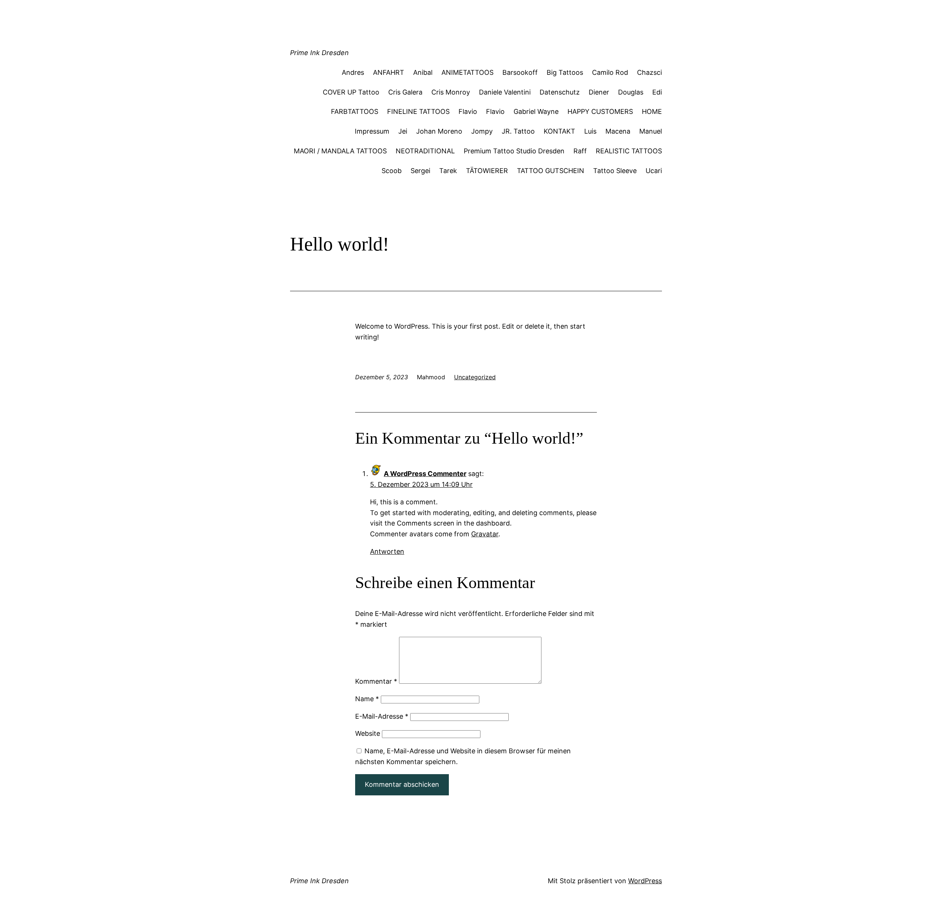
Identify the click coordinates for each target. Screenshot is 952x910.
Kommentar (376, 681)
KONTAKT (559, 131)
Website (367, 733)
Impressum (372, 131)
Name (367, 699)
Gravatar (484, 534)
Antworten (387, 551)
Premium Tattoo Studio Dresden (514, 151)
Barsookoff (520, 72)
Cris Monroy (450, 92)
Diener (599, 92)
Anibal (422, 72)
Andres (353, 72)
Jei (402, 131)
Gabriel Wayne (536, 111)
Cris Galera (405, 92)
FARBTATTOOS (354, 111)
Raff (580, 151)
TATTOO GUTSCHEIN (550, 171)
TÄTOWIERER (487, 171)
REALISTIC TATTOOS (629, 151)
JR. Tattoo (518, 131)
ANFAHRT (388, 72)
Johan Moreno (439, 131)
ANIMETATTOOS (467, 72)
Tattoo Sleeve (615, 171)
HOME (652, 111)
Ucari (654, 171)
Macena (617, 131)
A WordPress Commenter (425, 474)
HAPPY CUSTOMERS (600, 111)
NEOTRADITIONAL (425, 151)
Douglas (630, 92)
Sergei (420, 171)
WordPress (645, 881)
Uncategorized (475, 377)
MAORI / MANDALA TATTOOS (340, 151)
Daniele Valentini (505, 92)
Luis (590, 131)
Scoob (392, 171)
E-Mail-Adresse (381, 716)
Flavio (468, 111)
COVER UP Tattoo (351, 92)
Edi (657, 92)
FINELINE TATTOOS (418, 111)
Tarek (448, 171)
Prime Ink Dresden (319, 53)
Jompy (482, 131)
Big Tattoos (565, 72)
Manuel (650, 131)
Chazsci (649, 72)
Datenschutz (560, 92)
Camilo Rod (610, 72)
